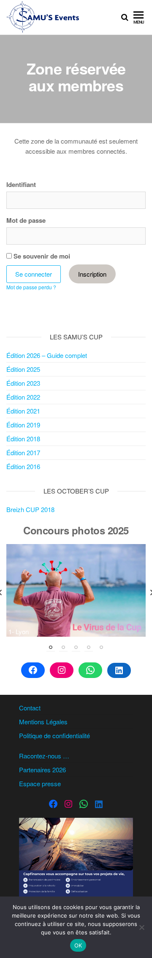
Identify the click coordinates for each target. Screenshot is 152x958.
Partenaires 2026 (42, 769)
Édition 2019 (23, 424)
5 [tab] (101, 647)
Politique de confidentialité (54, 735)
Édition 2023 (23, 383)
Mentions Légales (43, 721)
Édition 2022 (23, 396)
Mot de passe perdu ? (31, 287)
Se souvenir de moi (41, 256)
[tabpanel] (76, 590)
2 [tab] (63, 647)
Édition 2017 (23, 452)
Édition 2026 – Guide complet (46, 355)
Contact (30, 707)
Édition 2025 (23, 369)
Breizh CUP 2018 (30, 509)
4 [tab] (88, 647)
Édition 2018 (23, 438)
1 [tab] (50, 647)
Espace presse (40, 783)
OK (78, 945)
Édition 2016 (23, 466)
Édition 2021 (23, 410)
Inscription (92, 274)
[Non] (141, 927)
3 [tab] (76, 647)
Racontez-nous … (44, 755)
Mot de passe (26, 220)
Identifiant (21, 184)
